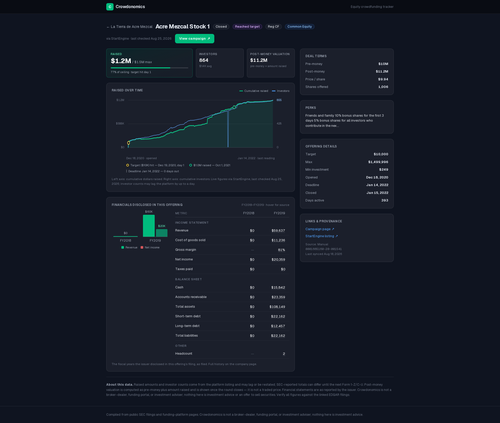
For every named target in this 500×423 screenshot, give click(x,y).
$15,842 (278, 287)
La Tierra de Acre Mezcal (129, 26)
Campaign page (319, 229)
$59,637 (278, 230)
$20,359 (278, 259)
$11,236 (278, 240)
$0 (252, 230)
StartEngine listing (321, 236)
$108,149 (277, 307)
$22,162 (278, 316)
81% (281, 250)
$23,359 (278, 297)
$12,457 (278, 326)
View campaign (194, 38)
